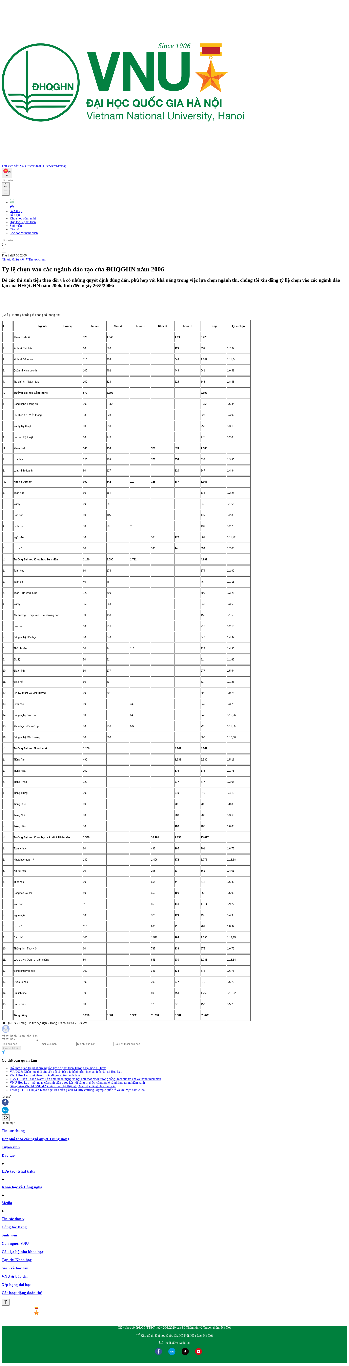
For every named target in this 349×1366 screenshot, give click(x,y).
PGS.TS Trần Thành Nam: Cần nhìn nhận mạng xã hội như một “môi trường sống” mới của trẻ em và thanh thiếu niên (85, 1079)
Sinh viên (16, 225)
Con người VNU (15, 1243)
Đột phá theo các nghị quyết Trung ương (35, 1139)
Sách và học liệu (15, 1268)
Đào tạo (15, 214)
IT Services (49, 166)
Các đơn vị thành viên (24, 233)
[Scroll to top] (6, 1302)
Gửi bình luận (11, 1048)
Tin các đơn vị (13, 1219)
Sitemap (61, 166)
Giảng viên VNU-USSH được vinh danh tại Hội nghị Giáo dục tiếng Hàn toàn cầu (63, 1086)
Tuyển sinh (11, 1147)
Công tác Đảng (14, 1227)
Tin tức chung (37, 259)
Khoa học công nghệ (23, 218)
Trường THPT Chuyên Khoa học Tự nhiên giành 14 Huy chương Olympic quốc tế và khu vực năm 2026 (77, 1090)
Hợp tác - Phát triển (18, 1171)
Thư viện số (9, 166)
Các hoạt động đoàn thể (22, 1293)
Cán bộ (14, 229)
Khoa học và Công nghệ (22, 1187)
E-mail (37, 166)
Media (7, 1203)
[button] (174, 1103)
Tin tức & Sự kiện (13, 259)
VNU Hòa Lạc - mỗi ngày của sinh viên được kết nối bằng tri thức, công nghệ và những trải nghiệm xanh (77, 1082)
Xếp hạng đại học (16, 1285)
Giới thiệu (16, 211)
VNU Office (25, 166)
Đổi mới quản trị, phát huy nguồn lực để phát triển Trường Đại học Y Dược (58, 1068)
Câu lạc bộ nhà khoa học (22, 1252)
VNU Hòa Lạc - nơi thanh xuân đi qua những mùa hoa (45, 1075)
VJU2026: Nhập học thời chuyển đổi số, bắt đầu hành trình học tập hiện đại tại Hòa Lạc (66, 1071)
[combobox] (7, 173)
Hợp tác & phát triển (23, 222)
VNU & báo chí (14, 1276)
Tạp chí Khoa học (17, 1260)
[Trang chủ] (123, 162)
